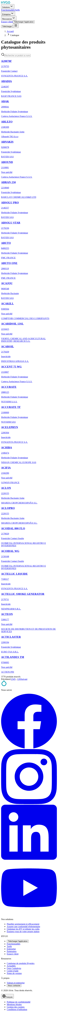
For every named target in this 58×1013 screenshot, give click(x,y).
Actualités (11, 966)
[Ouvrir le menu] (16, 25)
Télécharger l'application (17, 941)
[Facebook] (29, 748)
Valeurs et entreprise (16, 983)
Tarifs (9, 946)
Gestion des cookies (15, 1007)
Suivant (24, 679)
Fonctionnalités (13, 944)
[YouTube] (29, 914)
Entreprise (11, 949)
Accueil (10, 31)
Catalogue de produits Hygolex (20, 963)
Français (9, 997)
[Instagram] (29, 803)
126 (19, 679)
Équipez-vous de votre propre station (23, 931)
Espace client (12, 954)
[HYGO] (4, 685)
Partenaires (11, 951)
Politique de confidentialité (18, 1002)
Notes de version (14, 973)
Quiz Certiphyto (14, 968)
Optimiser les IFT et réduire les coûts (23, 929)
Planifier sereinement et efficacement (23, 924)
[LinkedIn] (29, 859)
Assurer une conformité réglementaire (23, 926)
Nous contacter (14, 986)
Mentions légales (14, 1004)
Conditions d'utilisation (17, 1009)
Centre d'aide (12, 971)
